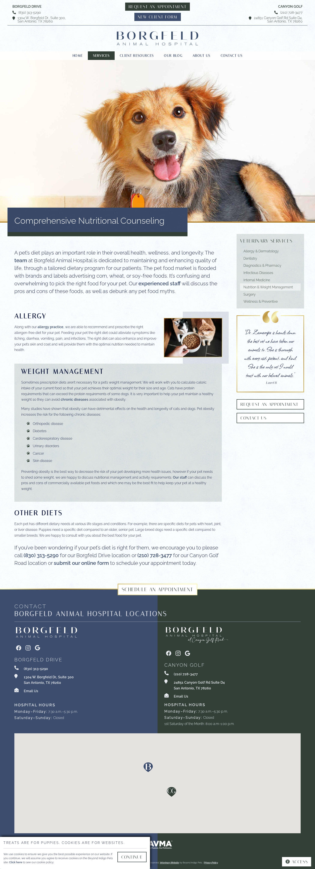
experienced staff (159, 283)
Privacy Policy (211, 862)
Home (78, 56)
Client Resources (137, 56)
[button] (148, 767)
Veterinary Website (169, 862)
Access (300, 861)
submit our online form (81, 562)
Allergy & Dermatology (261, 250)
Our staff (180, 477)
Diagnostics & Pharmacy (262, 265)
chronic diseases (74, 399)
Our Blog (173, 56)
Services (101, 56)
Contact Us (231, 56)
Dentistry (250, 258)
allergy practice (50, 326)
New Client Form (157, 16)
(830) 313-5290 (29, 12)
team (20, 259)
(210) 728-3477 (291, 12)
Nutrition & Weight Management (268, 286)
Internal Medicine (256, 279)
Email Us (31, 690)
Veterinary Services (266, 241)
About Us (201, 56)
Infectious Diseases (258, 272)
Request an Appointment (157, 6)
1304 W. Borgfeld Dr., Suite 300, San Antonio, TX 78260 (42, 19)
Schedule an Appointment (157, 589)
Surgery (249, 294)
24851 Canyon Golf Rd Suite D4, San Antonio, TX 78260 (278, 19)
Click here (15, 862)
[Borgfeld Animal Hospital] (157, 38)
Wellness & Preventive (260, 301)
